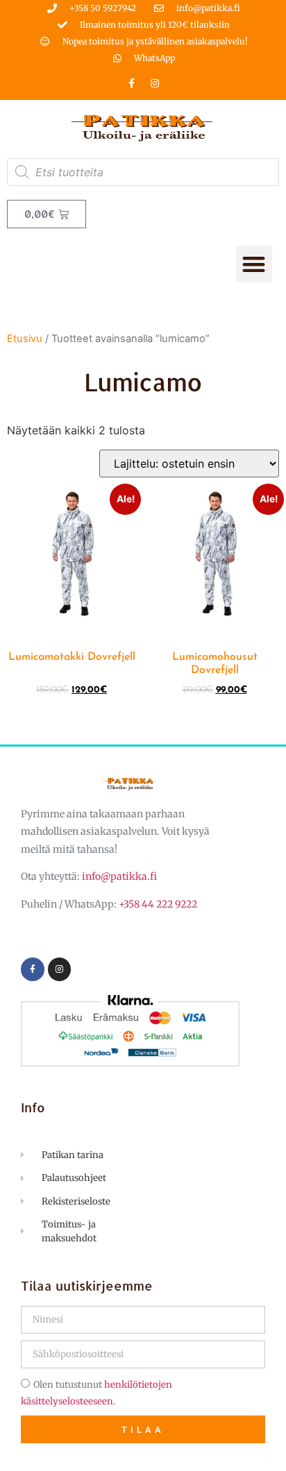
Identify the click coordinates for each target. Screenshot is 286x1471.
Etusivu (24, 338)
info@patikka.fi (119, 876)
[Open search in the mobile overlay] (143, 172)
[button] (254, 264)
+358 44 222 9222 (158, 904)
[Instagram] (155, 83)
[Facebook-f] (132, 83)
